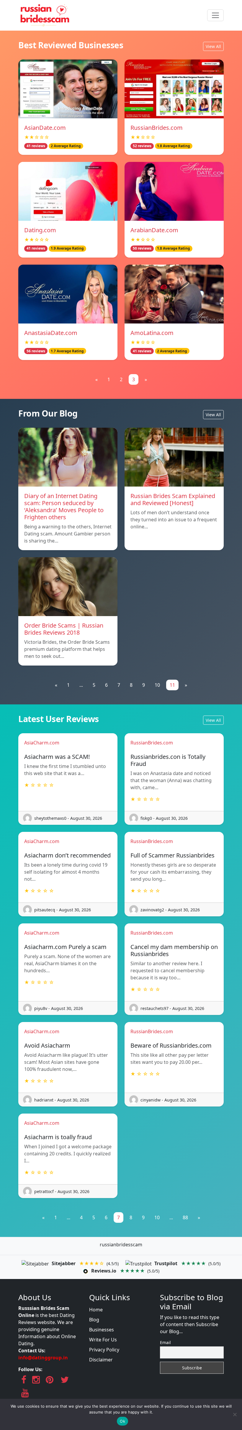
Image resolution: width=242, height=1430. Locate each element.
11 (172, 685)
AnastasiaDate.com (50, 333)
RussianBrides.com (156, 128)
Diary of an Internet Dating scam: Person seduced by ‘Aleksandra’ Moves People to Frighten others (64, 506)
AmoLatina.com (152, 333)
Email (165, 1342)
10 (157, 685)
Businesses (101, 1329)
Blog (94, 1319)
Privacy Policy (104, 1349)
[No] (235, 1414)
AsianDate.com (45, 128)
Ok (122, 1421)
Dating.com (40, 230)
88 (185, 1217)
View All (213, 46)
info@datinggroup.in (43, 1357)
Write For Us (103, 1339)
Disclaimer (101, 1359)
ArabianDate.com (154, 230)
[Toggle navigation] (215, 15)
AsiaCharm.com (41, 742)
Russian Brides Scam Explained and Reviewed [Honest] (172, 499)
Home (96, 1309)
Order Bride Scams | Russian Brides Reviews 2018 (63, 628)
